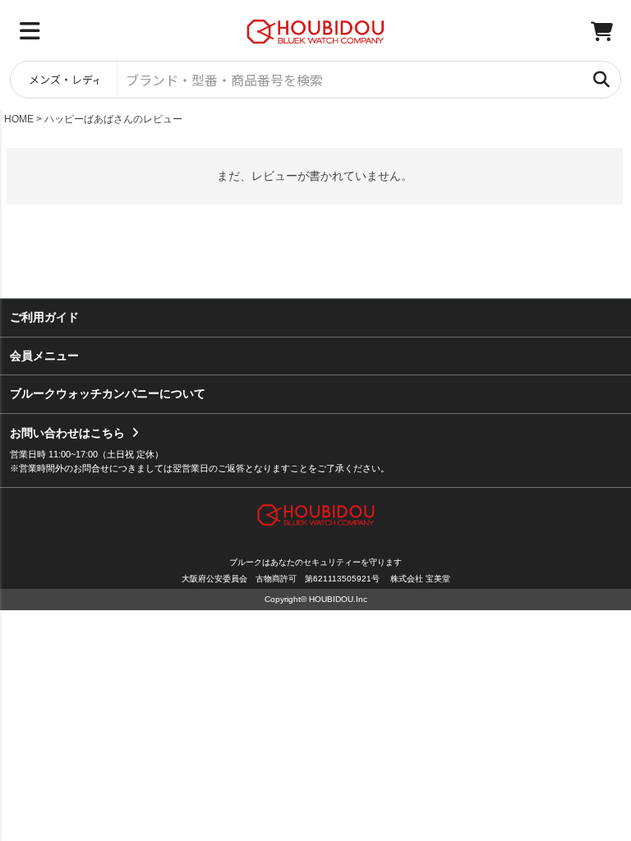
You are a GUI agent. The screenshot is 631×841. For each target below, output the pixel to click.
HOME (19, 119)
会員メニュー (44, 355)
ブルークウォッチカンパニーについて (107, 393)
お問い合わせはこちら (67, 432)
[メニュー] (29, 31)
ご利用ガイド (44, 317)
